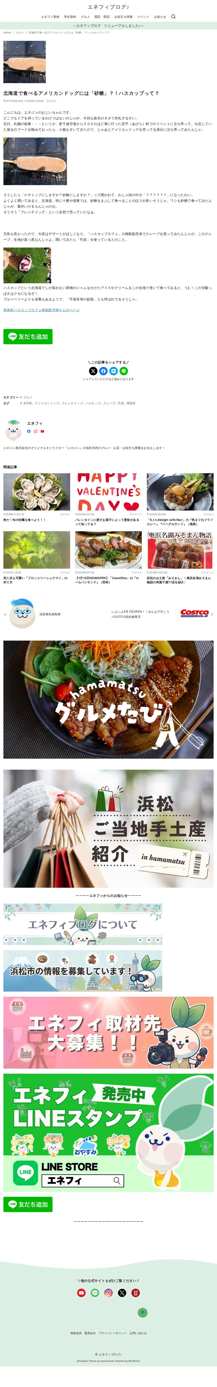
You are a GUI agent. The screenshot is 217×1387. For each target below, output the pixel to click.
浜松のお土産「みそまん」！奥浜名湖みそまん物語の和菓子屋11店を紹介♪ (179, 580)
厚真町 (131, 403)
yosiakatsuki (107, 1360)
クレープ (109, 403)
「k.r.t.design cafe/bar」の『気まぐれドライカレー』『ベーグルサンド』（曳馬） (180, 522)
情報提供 (76, 1333)
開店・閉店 (102, 17)
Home (7, 32)
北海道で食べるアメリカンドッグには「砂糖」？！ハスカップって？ (69, 32)
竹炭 (121, 403)
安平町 (27, 403)
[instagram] (35, 431)
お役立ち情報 (123, 17)
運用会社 (90, 1333)
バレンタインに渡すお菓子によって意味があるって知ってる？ (107, 522)
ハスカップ (93, 403)
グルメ (85, 17)
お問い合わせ (138, 1333)
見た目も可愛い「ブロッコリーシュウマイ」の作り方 (35, 580)
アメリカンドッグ (47, 403)
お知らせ (160, 17)
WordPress (134, 1360)
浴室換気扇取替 (50, 614)
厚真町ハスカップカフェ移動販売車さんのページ (41, 310)
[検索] (173, 17)
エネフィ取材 (50, 17)
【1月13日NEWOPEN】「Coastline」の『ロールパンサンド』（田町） (107, 580)
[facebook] (28, 431)
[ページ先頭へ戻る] (142, 1313)
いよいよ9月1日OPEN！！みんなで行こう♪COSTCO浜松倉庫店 (140, 614)
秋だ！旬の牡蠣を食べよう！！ (24, 520)
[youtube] (42, 431)
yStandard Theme (86, 1360)
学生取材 (70, 17)
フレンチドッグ (72, 403)
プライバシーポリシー (113, 1333)
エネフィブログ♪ (108, 6)
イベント (143, 17)
